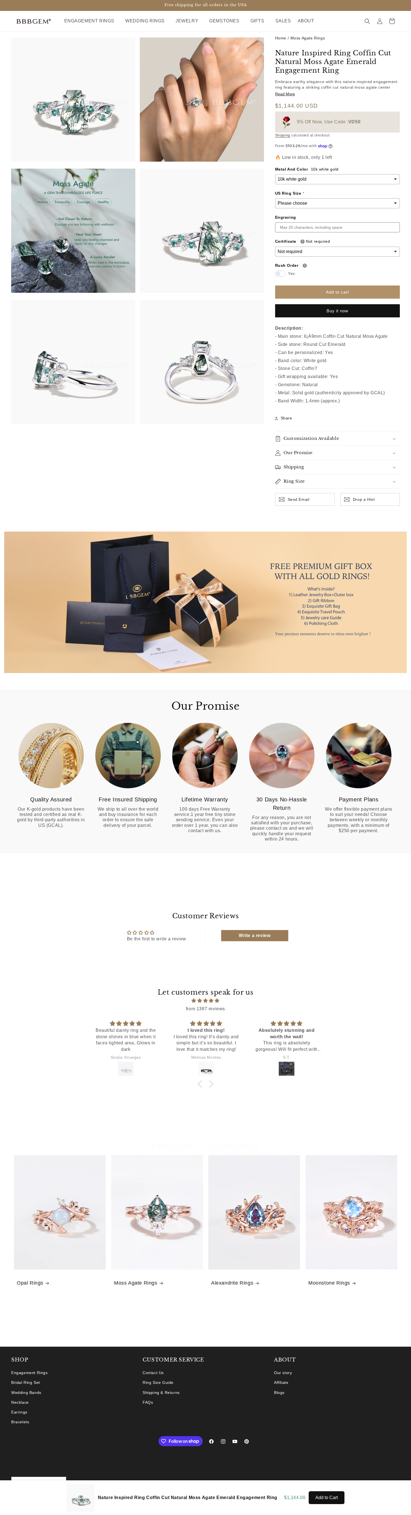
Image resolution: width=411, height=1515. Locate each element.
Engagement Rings (29, 1372)
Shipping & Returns (161, 1392)
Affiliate (281, 1383)
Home (280, 38)
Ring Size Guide (158, 1383)
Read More (285, 94)
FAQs (148, 1402)
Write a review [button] (254, 935)
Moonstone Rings (329, 1283)
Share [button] (286, 418)
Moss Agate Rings (307, 38)
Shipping (282, 136)
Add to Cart (326, 1497)
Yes (291, 273)
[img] (205, 1001)
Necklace (20, 1402)
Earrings (19, 1412)
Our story (283, 1372)
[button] (91, 21)
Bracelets (20, 1422)
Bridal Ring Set (25, 1383)
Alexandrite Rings (232, 1283)
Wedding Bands (26, 1392)
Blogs (279, 1392)
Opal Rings (30, 1283)
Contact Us (153, 1372)
